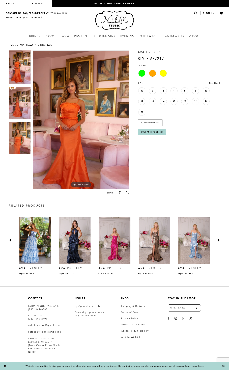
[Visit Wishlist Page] (221, 13)
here (200, 366)
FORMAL (38, 3)
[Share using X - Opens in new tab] (127, 193)
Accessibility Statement (135, 330)
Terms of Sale (129, 312)
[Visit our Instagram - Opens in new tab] (176, 318)
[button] (209, 13)
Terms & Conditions (133, 324)
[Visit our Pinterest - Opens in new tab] (183, 318)
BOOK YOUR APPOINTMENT (114, 3)
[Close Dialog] (5, 366)
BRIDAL (11, 3)
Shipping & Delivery (133, 306)
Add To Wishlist (130, 337)
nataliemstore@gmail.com (44, 325)
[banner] (114, 20)
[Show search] (196, 13)
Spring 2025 (45, 44)
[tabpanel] (20, 68)
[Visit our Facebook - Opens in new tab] (168, 318)
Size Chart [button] (214, 83)
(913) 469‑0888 (38, 309)
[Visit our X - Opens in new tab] (190, 318)
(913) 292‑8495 (38, 319)
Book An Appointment (152, 132)
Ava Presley (26, 44)
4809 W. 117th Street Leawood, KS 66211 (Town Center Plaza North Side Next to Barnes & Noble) (44, 345)
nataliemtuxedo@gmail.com (45, 331)
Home (12, 44)
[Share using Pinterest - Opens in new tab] (120, 193)
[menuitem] (15, 3)
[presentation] (35, 240)
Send (198, 307)
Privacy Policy (129, 318)
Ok (223, 365)
